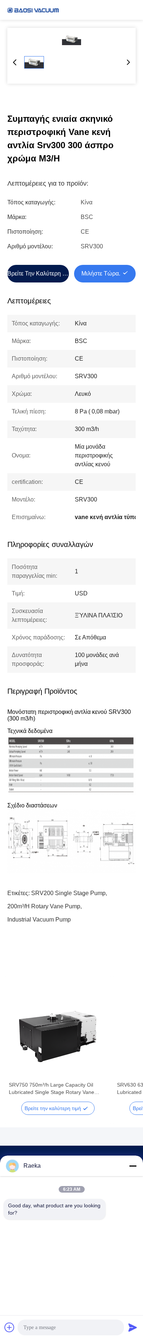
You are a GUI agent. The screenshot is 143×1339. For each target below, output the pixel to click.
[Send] (133, 1327)
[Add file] (9, 1327)
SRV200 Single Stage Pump (68, 893)
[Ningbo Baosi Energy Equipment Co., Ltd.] (33, 10)
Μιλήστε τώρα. (100, 273)
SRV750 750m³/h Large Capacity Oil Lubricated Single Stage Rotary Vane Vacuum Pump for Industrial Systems (51, 1089)
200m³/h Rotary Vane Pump (43, 906)
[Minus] (132, 1165)
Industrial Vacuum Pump (39, 919)
